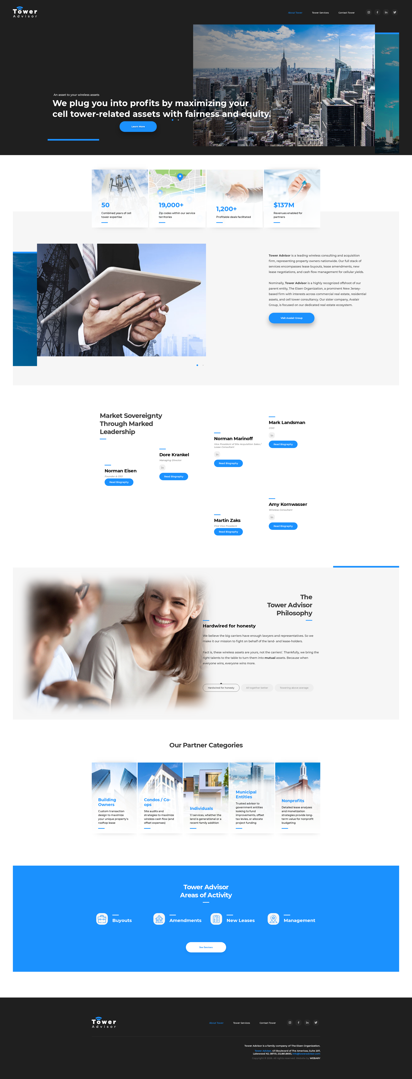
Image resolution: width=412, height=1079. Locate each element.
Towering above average (294, 687)
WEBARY (315, 1058)
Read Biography (119, 482)
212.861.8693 (284, 1053)
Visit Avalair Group (292, 318)
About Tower (295, 12)
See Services (206, 947)
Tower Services (320, 12)
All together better (257, 687)
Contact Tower (346, 12)
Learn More (138, 126)
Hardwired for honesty (221, 687)
